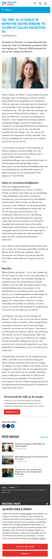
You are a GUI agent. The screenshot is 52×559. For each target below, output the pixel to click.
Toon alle (44, 437)
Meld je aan (10, 412)
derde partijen (26, 514)
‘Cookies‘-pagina (38, 538)
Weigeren (25, 554)
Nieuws (8, 10)
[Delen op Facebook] (4, 426)
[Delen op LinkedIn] (13, 426)
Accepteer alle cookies (25, 547)
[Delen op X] (8, 426)
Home (4, 487)
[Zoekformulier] (40, 3)
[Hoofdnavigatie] (45, 3)
